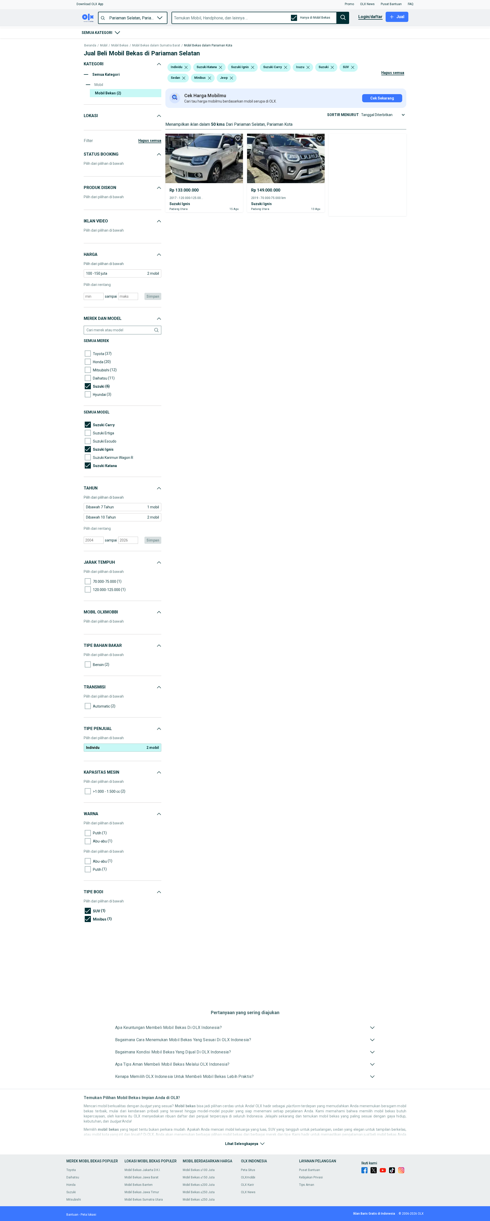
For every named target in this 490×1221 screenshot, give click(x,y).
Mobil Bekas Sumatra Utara (144, 1199)
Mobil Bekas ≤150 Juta (199, 1177)
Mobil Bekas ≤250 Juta (199, 1192)
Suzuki (71, 1192)
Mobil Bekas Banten (139, 1185)
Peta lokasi (88, 1214)
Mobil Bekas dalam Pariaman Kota (208, 45)
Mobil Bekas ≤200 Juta (199, 1185)
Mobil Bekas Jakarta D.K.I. (143, 1170)
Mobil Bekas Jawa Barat (141, 1177)
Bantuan (72, 1214)
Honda (71, 1185)
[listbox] (186, 67)
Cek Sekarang (382, 98)
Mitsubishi (73, 1199)
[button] (90, 4)
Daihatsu (72, 1177)
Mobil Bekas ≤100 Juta (199, 1170)
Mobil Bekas (119, 45)
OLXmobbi (248, 1177)
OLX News (248, 1192)
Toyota (71, 1170)
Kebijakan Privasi (311, 1177)
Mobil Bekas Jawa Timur (142, 1192)
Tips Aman (306, 1185)
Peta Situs (248, 1170)
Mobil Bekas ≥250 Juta (199, 1199)
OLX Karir (247, 1185)
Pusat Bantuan (309, 1170)
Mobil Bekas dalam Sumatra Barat (156, 45)
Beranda (90, 45)
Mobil (103, 45)
